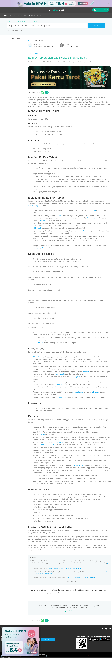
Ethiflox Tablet (15, 39)
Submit (48, 640)
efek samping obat (35, 206)
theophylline (61, 397)
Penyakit (5, 15)
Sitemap (84, 656)
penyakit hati (59, 442)
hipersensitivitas (39, 248)
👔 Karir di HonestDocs (52, 656)
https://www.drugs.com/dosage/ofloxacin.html (81, 577)
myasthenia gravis (78, 465)
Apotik (25, 15)
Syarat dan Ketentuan (39, 656)
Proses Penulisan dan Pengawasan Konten (70, 656)
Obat (10, 15)
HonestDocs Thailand (94, 656)
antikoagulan (75, 377)
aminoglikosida (77, 392)
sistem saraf (59, 374)
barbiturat (60, 384)
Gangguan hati (38, 343)
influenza (41, 434)
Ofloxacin (36, 357)
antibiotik (58, 216)
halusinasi (86, 231)
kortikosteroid (92, 218)
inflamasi (86, 372)
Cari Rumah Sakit (17, 15)
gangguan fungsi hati (46, 444)
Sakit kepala (37, 228)
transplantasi (43, 220)
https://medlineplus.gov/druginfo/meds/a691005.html (65, 568)
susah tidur (92, 210)
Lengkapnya (69, 581)
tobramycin (96, 392)
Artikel (39, 15)
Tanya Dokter (32, 15)
